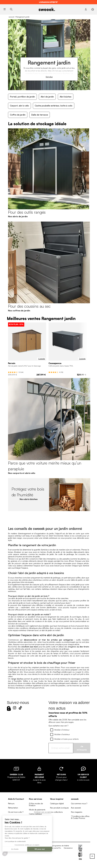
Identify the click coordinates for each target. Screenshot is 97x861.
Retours (11, 803)
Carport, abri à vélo (19, 105)
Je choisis (14, 849)
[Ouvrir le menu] (5, 9)
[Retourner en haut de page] (92, 856)
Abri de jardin (47, 96)
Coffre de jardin (17, 114)
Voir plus (49, 77)
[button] (5, 853)
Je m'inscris (82, 748)
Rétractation (13, 808)
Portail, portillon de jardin (22, 96)
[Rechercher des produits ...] (11, 9)
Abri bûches (65, 96)
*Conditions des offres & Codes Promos (80, 817)
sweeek (11, 17)
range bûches (17, 679)
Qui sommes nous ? (79, 803)
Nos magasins (76, 812)
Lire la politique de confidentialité (15, 841)
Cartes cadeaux (35, 814)
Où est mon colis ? (15, 812)
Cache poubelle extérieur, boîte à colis (53, 105)
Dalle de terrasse (39, 114)
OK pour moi (40, 849)
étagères (72, 646)
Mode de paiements (37, 809)
